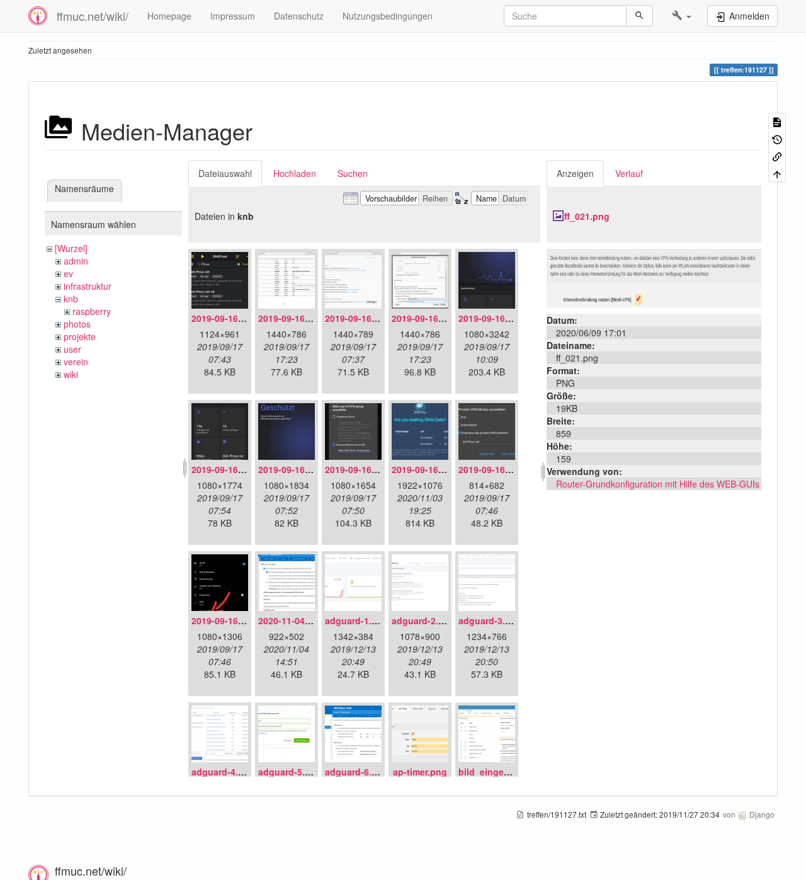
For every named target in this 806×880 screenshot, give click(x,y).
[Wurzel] (71, 248)
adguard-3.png (490, 620)
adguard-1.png (357, 620)
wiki (71, 374)
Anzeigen (575, 173)
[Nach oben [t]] (777, 173)
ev (68, 273)
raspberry (91, 311)
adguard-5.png (290, 771)
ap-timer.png (420, 771)
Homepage (169, 15)
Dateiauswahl (225, 173)
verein (76, 361)
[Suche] (639, 15)
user (72, 349)
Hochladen (294, 173)
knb (71, 298)
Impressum (232, 15)
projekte (80, 336)
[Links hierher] (777, 156)
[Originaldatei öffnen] (654, 276)
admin (76, 260)
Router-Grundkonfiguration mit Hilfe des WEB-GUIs (657, 483)
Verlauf (629, 173)
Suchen (353, 173)
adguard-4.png (223, 771)
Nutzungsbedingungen (388, 15)
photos (77, 323)
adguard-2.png (423, 620)
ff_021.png (587, 216)
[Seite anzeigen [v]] (777, 121)
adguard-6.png (357, 771)
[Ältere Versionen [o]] (777, 138)
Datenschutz (299, 15)
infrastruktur (87, 286)
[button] (681, 15)
